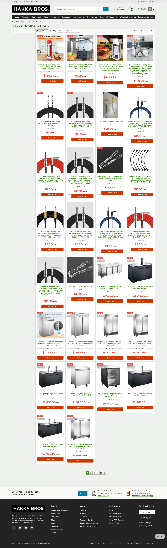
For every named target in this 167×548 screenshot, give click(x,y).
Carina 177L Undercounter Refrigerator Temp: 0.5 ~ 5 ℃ (80, 394)
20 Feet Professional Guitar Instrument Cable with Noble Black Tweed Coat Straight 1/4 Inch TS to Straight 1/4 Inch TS (80, 234)
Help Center (18, 2)
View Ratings (103, 496)
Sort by (53, 31)
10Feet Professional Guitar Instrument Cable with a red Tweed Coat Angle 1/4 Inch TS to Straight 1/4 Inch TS (50, 179)
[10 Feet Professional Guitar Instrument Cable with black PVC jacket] (50, 105)
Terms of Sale (94, 543)
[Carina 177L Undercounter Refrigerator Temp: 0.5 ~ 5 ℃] (80, 376)
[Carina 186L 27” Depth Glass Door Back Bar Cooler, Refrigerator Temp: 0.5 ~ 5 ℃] (110, 376)
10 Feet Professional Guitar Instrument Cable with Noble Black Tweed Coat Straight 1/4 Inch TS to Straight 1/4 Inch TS (80, 124)
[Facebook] (14, 528)
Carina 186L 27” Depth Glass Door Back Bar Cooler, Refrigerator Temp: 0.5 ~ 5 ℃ (110, 395)
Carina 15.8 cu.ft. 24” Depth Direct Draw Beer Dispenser (50, 394)
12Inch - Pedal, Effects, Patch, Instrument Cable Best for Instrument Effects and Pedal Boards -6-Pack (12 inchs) (140, 179)
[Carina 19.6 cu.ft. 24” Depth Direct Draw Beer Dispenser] (50, 428)
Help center (146, 512)
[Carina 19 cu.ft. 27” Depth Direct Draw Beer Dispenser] (140, 376)
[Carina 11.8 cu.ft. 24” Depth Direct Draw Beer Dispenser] (140, 270)
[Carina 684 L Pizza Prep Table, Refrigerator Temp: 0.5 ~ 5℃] (110, 270)
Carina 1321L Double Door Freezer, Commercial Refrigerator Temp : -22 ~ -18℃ (140, 343)
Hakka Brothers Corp (19, 21)
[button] (39, 30)
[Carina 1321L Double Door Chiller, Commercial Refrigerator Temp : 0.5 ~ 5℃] (110, 325)
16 (101, 473)
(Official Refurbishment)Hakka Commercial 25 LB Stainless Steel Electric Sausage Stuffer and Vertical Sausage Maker (110, 67)
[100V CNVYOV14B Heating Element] (110, 105)
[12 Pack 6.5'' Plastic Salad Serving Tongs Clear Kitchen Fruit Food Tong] (110, 160)
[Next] (104, 473)
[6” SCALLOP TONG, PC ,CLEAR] (80, 270)
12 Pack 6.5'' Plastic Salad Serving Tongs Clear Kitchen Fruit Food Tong (110, 178)
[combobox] (78, 9)
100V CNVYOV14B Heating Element (110, 121)
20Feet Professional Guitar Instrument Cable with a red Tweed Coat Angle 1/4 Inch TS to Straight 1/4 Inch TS (140, 234)
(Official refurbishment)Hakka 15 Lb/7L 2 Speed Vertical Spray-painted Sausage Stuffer (50, 66)
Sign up (83, 493)
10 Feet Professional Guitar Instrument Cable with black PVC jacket (50, 123)
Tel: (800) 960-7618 (145, 2)
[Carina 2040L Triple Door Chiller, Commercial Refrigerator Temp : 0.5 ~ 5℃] (80, 428)
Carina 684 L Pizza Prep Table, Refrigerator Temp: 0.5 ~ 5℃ (110, 287)
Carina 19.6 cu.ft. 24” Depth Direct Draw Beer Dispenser (50, 445)
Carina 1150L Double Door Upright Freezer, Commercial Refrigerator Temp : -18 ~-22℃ (80, 343)
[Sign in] (115, 9)
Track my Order (147, 518)
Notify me (110, 83)
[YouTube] (32, 528)
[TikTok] (26, 528)
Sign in (119, 7)
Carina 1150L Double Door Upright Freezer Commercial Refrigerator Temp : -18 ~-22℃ (50, 343)
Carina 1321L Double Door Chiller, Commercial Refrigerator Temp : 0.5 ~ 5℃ (110, 343)
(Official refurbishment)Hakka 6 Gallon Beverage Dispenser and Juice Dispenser (80, 66)
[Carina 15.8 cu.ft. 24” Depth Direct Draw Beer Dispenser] (50, 376)
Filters (15, 31)
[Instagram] (20, 528)
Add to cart (82, 81)
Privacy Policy (107, 543)
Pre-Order (52, 81)
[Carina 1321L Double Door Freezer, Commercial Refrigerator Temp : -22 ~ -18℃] (140, 325)
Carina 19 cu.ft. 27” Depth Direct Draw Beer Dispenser (140, 394)
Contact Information (134, 543)
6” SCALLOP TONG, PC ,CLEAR (80, 287)
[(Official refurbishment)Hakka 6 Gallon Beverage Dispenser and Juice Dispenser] (80, 48)
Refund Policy (150, 543)
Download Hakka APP (35, 2)
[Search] (81, 9)
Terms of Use (120, 543)
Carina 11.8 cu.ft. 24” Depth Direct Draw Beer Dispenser (140, 287)
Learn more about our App (142, 496)
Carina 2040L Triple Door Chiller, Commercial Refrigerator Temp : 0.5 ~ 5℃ (80, 446)
